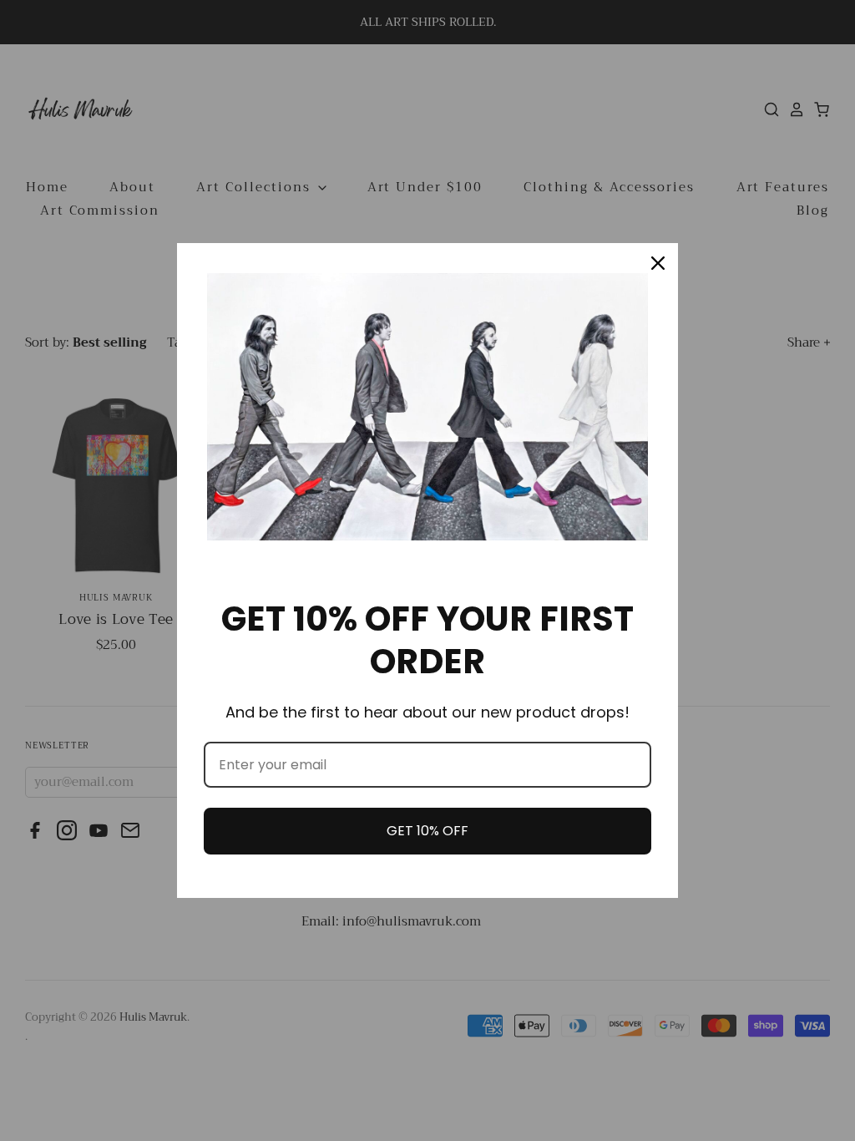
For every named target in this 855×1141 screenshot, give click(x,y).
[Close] (658, 263)
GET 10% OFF (427, 830)
